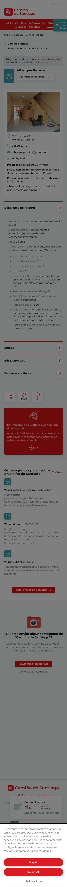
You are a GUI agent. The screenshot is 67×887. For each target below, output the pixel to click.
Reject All (33, 871)
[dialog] (33, 855)
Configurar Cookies (34, 881)
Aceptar (33, 862)
